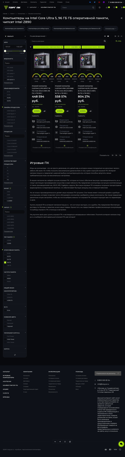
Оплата (25, 378)
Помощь (79, 371)
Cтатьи (25, 384)
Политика (52, 389)
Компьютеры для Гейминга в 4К (64, 28)
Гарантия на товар (55, 384)
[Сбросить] (15, 354)
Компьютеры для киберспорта (39, 28)
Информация (54, 371)
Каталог (6, 371)
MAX (70, 442)
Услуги (6, 393)
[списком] (118, 36)
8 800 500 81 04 (116, 2)
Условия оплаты (54, 378)
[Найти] (93, 7)
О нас (25, 392)
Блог (77, 389)
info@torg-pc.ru (103, 384)
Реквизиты (52, 386)
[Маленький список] (105, 36)
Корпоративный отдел (30, 389)
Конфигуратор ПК (10, 385)
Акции (5, 389)
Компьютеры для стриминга (14, 28)
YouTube (65, 442)
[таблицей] (121, 36)
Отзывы (25, 386)
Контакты (26, 375)
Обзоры (78, 386)
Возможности (53, 392)
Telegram (60, 442)
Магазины (52, 375)
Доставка (26, 381)
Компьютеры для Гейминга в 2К (90, 28)
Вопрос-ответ (80, 384)
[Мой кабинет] (99, 7)
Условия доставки (54, 381)
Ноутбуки (7, 381)
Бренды (6, 397)
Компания (27, 371)
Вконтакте (55, 442)
